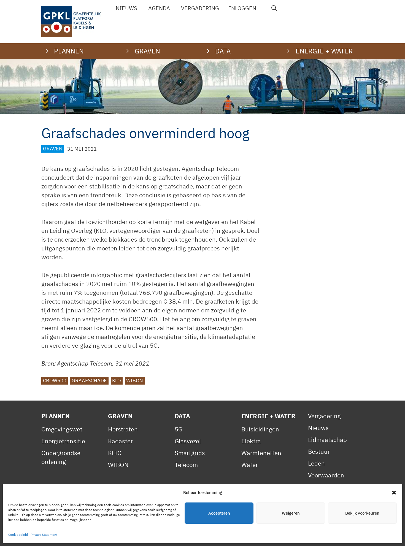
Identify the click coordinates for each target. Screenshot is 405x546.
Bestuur (319, 451)
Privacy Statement (44, 535)
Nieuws (126, 8)
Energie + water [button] (324, 51)
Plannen (55, 416)
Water (249, 465)
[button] (394, 492)
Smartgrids (190, 453)
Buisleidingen (260, 429)
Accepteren (219, 513)
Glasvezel (188, 441)
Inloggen (242, 8)
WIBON (134, 381)
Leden (316, 463)
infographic (106, 275)
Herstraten (123, 429)
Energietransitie (63, 441)
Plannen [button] (69, 51)
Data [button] (223, 51)
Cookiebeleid (18, 535)
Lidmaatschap (327, 440)
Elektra (251, 441)
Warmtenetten (261, 453)
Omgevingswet (61, 429)
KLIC (114, 453)
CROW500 (54, 381)
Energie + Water (268, 416)
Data (182, 416)
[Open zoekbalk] (274, 8)
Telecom (186, 465)
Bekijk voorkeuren (362, 513)
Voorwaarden (326, 475)
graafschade (89, 381)
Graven (53, 149)
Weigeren (291, 513)
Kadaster (120, 441)
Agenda (159, 8)
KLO (116, 381)
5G (178, 429)
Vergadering (200, 8)
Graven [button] (147, 51)
